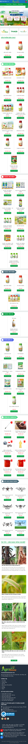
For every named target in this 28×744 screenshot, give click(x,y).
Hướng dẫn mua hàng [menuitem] (6, 693)
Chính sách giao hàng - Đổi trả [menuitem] (8, 695)
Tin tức (3, 686)
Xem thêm (14, 660)
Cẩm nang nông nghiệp (7, 684)
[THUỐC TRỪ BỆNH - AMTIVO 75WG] (20, 46)
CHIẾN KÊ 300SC (20, 95)
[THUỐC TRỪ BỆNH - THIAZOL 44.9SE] (20, 237)
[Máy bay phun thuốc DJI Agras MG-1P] (20, 489)
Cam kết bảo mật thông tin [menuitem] (7, 700)
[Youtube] (5, 718)
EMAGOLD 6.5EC (7, 77)
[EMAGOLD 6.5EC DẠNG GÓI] (7, 125)
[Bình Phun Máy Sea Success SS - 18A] (7, 463)
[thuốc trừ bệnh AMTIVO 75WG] (20, 184)
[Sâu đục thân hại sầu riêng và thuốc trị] (14, 555)
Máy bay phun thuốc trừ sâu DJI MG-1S (20, 531)
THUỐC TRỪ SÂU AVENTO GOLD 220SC (20, 114)
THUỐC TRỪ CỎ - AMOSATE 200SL (14, 330)
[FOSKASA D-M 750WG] (20, 365)
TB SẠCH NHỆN (7, 52)
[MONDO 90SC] (7, 142)
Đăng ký (15, 4)
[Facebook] (2, 718)
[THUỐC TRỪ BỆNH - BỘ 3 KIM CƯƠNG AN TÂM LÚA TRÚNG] (7, 237)
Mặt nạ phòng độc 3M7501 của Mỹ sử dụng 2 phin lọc (7, 451)
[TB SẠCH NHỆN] (7, 46)
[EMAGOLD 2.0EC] (20, 125)
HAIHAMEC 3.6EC (20, 77)
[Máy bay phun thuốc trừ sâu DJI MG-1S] (20, 524)
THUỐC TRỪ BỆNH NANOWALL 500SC (7, 226)
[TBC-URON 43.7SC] (14, 297)
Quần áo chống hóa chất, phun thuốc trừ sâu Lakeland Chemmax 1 (20, 451)
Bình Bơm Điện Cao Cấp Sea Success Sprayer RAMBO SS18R (20, 470)
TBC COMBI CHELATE (14, 406)
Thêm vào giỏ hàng (7, 57)
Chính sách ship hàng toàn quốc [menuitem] (9, 697)
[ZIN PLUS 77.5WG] (7, 383)
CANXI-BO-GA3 (7, 353)
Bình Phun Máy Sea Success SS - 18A (7, 470)
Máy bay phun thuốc (12, 736)
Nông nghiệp (7, 732)
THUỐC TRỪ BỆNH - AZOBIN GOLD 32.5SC (14, 262)
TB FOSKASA (20, 353)
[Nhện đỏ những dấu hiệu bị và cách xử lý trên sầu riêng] (14, 641)
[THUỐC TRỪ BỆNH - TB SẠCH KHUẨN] (7, 202)
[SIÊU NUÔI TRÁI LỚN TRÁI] (20, 383)
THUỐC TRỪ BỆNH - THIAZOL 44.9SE (20, 244)
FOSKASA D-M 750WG (20, 371)
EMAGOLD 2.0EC (20, 130)
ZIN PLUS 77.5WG (7, 388)
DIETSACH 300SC (7, 95)
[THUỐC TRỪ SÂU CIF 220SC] (7, 107)
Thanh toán (8, 4)
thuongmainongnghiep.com (8, 727)
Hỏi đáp (3, 687)
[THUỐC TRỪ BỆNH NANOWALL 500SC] (7, 220)
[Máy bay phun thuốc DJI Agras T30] (7, 507)
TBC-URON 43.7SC (14, 303)
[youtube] (8, 718)
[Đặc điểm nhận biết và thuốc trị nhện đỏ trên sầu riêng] (14, 612)
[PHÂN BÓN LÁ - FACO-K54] (7, 365)
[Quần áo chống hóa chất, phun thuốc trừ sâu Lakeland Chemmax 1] (20, 444)
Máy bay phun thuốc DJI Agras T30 (7, 513)
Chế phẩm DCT (6, 735)
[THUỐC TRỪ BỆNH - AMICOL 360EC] (20, 202)
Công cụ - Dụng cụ (20, 735)
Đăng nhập (20, 4)
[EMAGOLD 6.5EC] (7, 72)
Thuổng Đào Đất (7, 431)
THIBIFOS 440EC (20, 148)
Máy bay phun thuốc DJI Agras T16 (7, 496)
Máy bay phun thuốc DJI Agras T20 (20, 513)
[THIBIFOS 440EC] (20, 142)
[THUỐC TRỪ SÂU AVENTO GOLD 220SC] (20, 107)
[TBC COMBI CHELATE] (14, 400)
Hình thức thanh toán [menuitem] (6, 696)
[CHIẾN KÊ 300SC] (20, 89)
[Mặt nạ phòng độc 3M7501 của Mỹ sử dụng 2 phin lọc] (7, 444)
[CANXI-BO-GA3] (7, 347)
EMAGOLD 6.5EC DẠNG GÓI (7, 131)
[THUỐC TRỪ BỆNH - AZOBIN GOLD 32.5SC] (14, 255)
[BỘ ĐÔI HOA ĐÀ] (20, 220)
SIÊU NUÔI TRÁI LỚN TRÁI (20, 389)
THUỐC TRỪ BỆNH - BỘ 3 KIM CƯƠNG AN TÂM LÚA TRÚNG (7, 244)
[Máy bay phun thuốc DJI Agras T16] (7, 489)
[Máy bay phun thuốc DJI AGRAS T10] (7, 524)
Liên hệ (3, 683)
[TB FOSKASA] (20, 347)
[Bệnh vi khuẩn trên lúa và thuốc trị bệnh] (14, 584)
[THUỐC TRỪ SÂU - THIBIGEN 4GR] (14, 160)
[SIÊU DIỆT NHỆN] (7, 279)
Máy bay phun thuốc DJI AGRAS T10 (7, 531)
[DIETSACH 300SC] (7, 89)
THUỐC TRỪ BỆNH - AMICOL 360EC (20, 209)
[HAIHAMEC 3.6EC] (20, 72)
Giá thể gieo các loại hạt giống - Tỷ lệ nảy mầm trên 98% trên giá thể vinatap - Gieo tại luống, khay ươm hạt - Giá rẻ (20, 432)
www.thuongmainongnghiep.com (10, 711)
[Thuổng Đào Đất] (7, 425)
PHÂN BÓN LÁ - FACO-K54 (7, 372)
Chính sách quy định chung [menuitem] (7, 699)
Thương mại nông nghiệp (16, 732)
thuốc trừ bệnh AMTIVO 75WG (20, 191)
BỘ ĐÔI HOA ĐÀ (20, 225)
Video (3, 688)
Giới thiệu (4, 680)
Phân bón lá (12, 735)
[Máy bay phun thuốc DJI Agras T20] (20, 507)
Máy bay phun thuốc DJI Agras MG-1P (20, 496)
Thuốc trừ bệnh (8, 734)
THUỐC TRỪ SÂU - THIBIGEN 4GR (14, 166)
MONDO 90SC (7, 148)
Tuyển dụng (4, 682)
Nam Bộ (16, 741)
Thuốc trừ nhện (15, 734)
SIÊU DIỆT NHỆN (7, 285)
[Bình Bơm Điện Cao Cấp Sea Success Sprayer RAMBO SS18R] (20, 463)
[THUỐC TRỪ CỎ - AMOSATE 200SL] (14, 323)
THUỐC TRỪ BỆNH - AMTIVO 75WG (20, 53)
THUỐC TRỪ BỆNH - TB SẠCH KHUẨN (7, 209)
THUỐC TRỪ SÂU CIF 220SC (7, 114)
